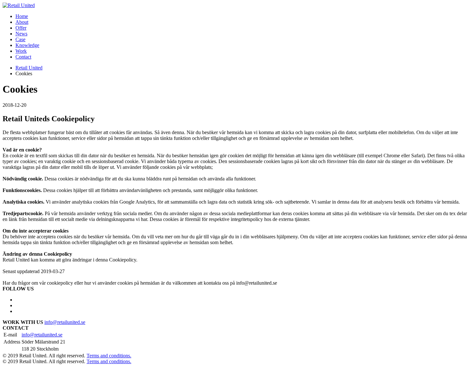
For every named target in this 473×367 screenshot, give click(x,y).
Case (20, 39)
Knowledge (27, 45)
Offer (20, 28)
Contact (23, 57)
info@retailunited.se (64, 322)
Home (21, 16)
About (21, 22)
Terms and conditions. (109, 355)
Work (21, 51)
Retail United (28, 67)
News (21, 33)
